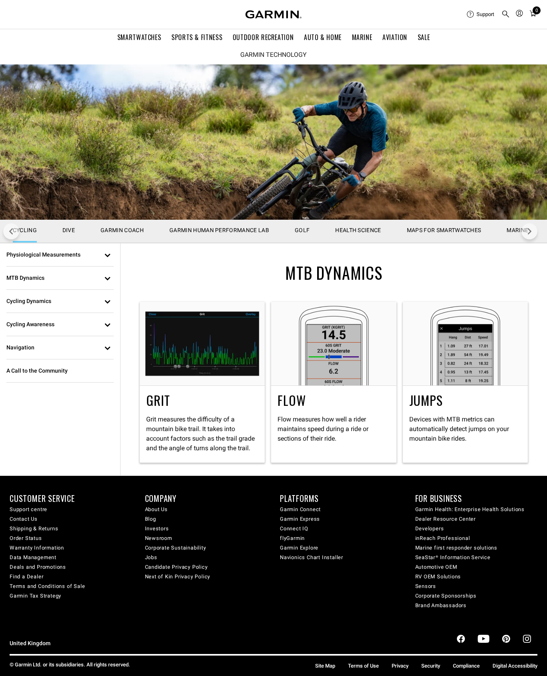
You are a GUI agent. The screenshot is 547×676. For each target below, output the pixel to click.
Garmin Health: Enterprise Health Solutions (470, 509)
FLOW (333, 382)
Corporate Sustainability (175, 548)
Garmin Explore (299, 548)
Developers (429, 529)
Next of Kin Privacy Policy (178, 577)
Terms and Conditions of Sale (47, 586)
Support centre (28, 509)
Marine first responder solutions (456, 548)
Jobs (151, 557)
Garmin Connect (300, 509)
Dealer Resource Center (445, 519)
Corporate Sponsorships (446, 596)
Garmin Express (300, 519)
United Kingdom (30, 643)
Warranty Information (37, 548)
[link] (273, 142)
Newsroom (158, 538)
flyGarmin (292, 538)
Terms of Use (363, 666)
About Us (156, 509)
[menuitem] (481, 14)
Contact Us (24, 519)
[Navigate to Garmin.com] (273, 14)
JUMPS (465, 382)
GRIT (202, 382)
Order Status (26, 538)
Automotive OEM (436, 567)
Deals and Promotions (38, 567)
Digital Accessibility (515, 666)
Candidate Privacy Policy (176, 567)
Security (430, 666)
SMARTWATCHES (139, 37)
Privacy (400, 666)
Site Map (325, 666)
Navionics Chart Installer (311, 557)
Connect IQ (294, 529)
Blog (150, 519)
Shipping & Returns (34, 529)
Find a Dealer (26, 577)
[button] (60, 255)
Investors (157, 529)
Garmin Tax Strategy (35, 596)
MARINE (362, 37)
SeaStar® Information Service (453, 557)
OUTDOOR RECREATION (263, 37)
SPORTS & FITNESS (196, 37)
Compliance (466, 666)
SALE (424, 37)
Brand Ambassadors (441, 605)
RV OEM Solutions (438, 577)
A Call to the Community (37, 370)
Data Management (33, 557)
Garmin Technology (273, 55)
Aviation (394, 37)
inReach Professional (442, 538)
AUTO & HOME (323, 37)
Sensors (425, 586)
